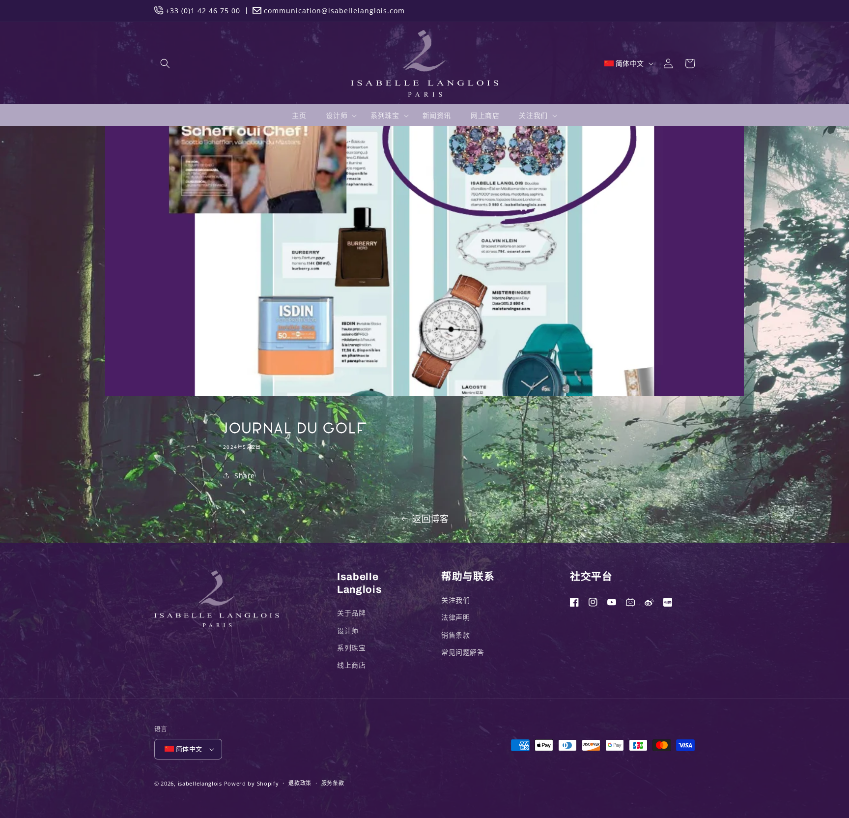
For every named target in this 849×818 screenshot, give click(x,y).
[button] (165, 63)
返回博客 (430, 519)
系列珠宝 (351, 647)
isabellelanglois (200, 783)
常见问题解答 (462, 652)
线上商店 (351, 665)
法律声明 (455, 617)
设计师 (348, 630)
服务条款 (332, 783)
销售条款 (455, 635)
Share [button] (244, 475)
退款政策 (299, 783)
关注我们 (455, 600)
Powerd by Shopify (251, 783)
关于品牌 (351, 612)
